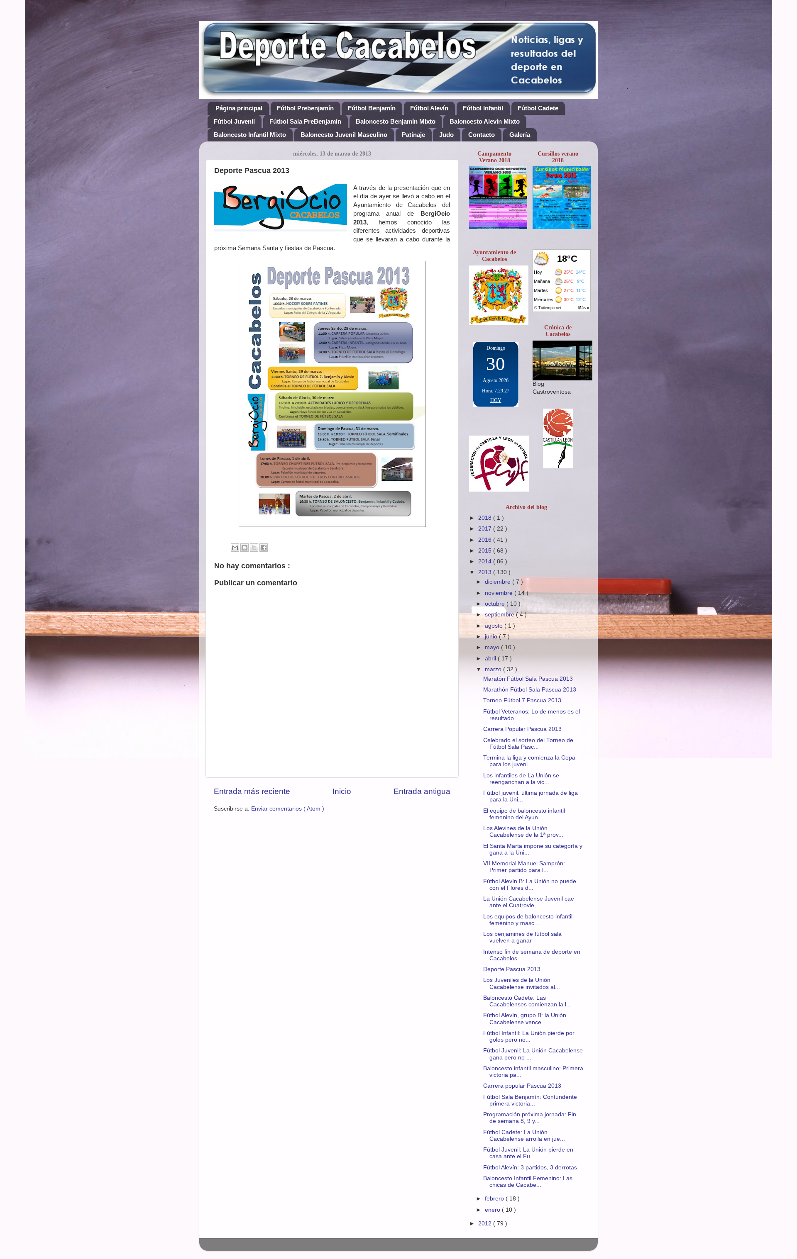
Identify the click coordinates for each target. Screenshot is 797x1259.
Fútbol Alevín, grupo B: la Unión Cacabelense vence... (524, 1018)
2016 (485, 540)
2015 (485, 551)
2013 (485, 572)
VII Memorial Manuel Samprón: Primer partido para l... (524, 866)
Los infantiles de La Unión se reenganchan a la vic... (521, 778)
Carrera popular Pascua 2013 (522, 1086)
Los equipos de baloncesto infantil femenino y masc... (527, 919)
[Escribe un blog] (244, 547)
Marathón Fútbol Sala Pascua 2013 (529, 690)
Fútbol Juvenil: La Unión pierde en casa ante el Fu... (528, 1153)
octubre (495, 604)
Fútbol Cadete (538, 108)
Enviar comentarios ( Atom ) (287, 809)
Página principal (238, 108)
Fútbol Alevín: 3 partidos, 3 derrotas (530, 1167)
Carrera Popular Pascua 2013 (522, 729)
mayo (493, 647)
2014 (485, 561)
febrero (495, 1199)
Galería (519, 134)
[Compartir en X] (254, 547)
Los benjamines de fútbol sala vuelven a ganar (522, 937)
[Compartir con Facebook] (263, 547)
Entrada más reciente (252, 791)
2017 (485, 529)
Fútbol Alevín (429, 108)
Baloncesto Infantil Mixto (250, 134)
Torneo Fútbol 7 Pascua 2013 (522, 700)
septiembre (500, 614)
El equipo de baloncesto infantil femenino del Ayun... (524, 814)
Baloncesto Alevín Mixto (485, 121)
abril (491, 658)
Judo (446, 134)
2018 (485, 518)
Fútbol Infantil (483, 108)
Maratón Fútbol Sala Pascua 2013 (528, 679)
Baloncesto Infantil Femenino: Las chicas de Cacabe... (527, 1181)
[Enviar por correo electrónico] (235, 547)
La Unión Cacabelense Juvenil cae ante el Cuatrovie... (528, 902)
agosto (494, 626)
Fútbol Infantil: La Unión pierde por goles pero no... (529, 1036)
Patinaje (413, 134)
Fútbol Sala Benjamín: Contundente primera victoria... (530, 1100)
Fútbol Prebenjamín (305, 108)
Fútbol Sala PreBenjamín (305, 121)
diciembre (498, 582)
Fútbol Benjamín (372, 108)
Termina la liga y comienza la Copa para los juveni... (529, 761)
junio (492, 636)
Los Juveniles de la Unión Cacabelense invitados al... (521, 983)
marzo (494, 669)
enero (493, 1210)
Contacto (481, 134)
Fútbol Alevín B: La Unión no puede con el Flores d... (529, 884)
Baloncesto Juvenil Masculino (344, 134)
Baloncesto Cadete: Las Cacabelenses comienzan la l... (527, 1001)
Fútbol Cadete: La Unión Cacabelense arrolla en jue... (524, 1135)
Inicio (341, 791)
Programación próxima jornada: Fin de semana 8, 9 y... (529, 1117)
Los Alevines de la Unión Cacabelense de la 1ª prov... (523, 831)
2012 (485, 1223)
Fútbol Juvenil (234, 121)
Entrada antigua (422, 791)
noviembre (499, 593)
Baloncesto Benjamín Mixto (395, 121)
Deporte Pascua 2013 (511, 969)
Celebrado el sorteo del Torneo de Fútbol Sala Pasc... (528, 743)
